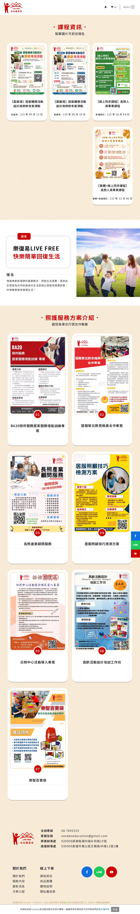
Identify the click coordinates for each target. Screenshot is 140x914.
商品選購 (46, 881)
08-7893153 (70, 831)
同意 (115, 909)
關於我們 (19, 876)
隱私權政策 (104, 909)
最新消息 (19, 886)
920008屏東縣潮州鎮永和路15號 (84, 841)
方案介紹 (19, 891)
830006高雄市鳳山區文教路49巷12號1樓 (90, 846)
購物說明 (46, 886)
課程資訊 (46, 876)
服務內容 (19, 881)
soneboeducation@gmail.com (84, 836)
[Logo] (13, 7)
